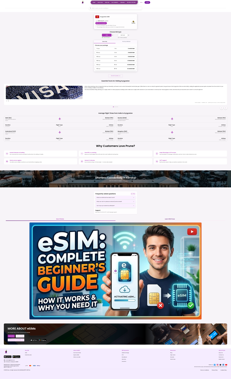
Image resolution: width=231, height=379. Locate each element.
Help (134, 193)
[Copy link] (8, 101)
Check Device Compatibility (15, 339)
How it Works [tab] (60, 219)
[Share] (6, 101)
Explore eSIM (11, 336)
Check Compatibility (102, 23)
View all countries (115, 75)
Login (147, 2)
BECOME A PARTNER (131, 2)
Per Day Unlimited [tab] (126, 41)
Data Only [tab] (104, 41)
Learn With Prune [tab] (170, 219)
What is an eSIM (20, 336)
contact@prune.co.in (10, 360)
